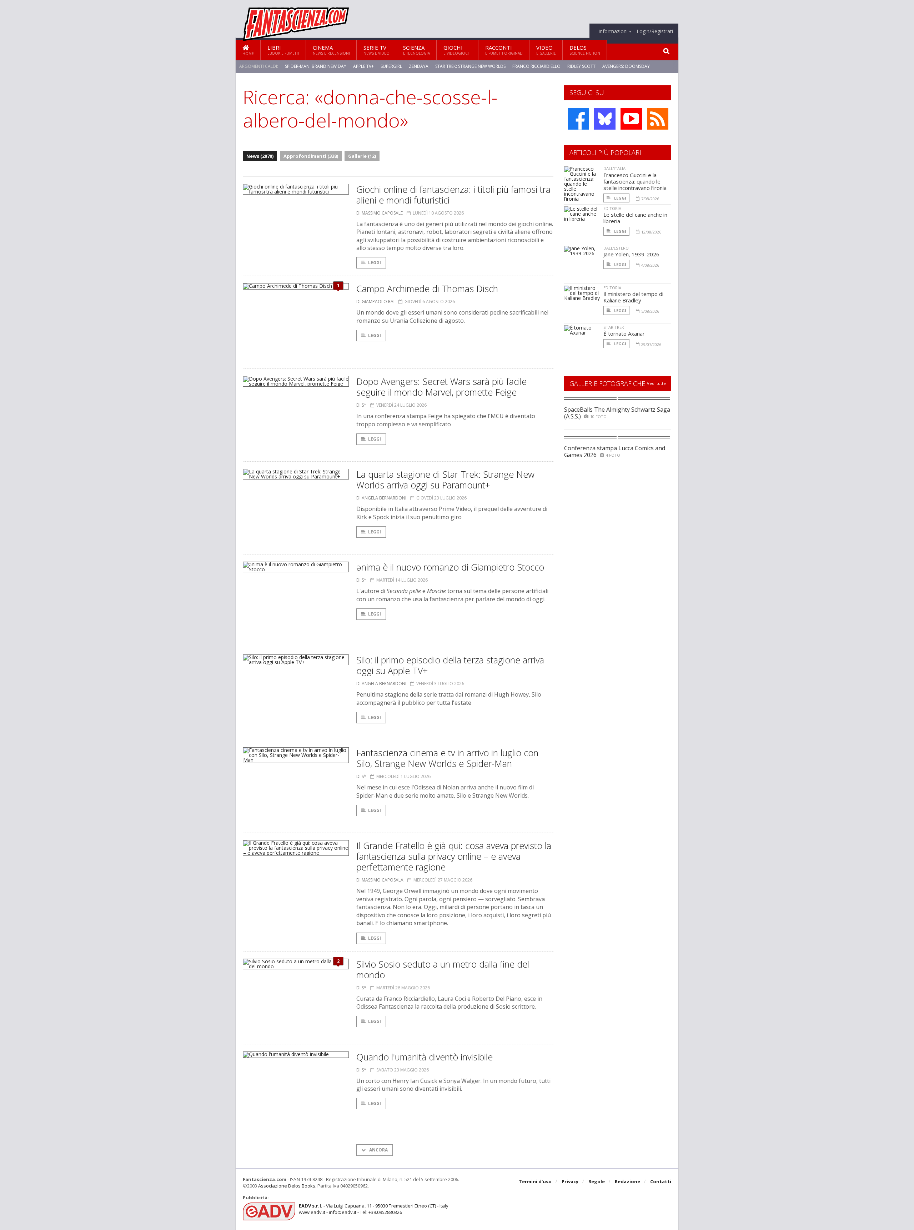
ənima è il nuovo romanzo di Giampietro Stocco (450, 567)
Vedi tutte (656, 383)
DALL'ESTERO (616, 248)
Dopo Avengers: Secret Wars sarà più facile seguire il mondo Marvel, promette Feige (441, 386)
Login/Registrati (655, 31)
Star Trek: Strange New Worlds (470, 66)
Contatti (660, 1181)
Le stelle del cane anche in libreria (635, 218)
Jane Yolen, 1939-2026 (631, 254)
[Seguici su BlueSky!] (605, 119)
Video (546, 50)
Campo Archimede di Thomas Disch (427, 288)
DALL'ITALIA (614, 168)
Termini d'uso (535, 1181)
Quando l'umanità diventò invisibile (424, 1057)
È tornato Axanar (624, 333)
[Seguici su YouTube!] (631, 119)
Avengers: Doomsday (626, 66)
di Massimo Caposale (379, 213)
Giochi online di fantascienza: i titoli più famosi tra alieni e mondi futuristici (453, 194)
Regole (596, 1181)
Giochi (457, 50)
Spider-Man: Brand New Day (315, 66)
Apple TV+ (363, 66)
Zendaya (418, 66)
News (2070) (259, 156)
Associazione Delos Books (286, 1186)
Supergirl (391, 66)
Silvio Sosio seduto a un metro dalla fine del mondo (442, 969)
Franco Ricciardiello (536, 66)
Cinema (331, 50)
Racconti (504, 50)
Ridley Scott (581, 66)
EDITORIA (612, 208)
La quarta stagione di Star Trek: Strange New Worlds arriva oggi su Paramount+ (445, 479)
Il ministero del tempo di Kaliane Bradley (633, 297)
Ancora (378, 1150)
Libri (283, 50)
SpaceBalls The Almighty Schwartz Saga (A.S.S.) (617, 413)
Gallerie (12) (362, 156)
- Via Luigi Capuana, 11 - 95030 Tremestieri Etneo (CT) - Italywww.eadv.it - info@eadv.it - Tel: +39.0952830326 (373, 1209)
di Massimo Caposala (379, 880)
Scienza (416, 50)
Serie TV (376, 50)
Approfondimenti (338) (310, 156)
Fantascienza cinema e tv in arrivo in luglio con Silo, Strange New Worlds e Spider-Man (447, 758)
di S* (361, 405)
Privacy (570, 1181)
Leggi (374, 263)
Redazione (627, 1181)
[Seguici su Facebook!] (578, 119)
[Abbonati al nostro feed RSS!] (658, 119)
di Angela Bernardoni (381, 498)
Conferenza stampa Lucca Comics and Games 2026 (614, 451)
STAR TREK (613, 327)
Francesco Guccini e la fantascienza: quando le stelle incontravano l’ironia (635, 181)
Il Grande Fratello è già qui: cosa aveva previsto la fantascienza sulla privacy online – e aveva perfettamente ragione (453, 856)
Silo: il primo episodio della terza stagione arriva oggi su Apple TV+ (450, 665)
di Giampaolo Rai (375, 301)
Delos (584, 50)
